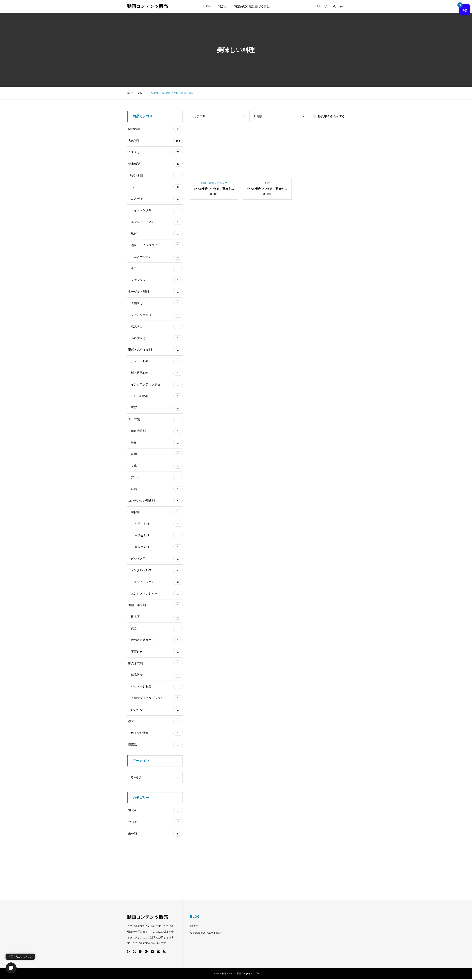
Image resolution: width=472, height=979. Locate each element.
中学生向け (157, 535)
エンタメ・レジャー (155, 593)
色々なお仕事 (155, 732)
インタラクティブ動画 (155, 384)
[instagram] (128, 951)
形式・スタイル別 (153, 349)
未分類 (153, 833)
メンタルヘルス (155, 570)
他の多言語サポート (155, 639)
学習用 (155, 512)
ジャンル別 (153, 175)
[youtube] (152, 951)
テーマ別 (153, 419)
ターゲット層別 (153, 291)
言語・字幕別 (153, 605)
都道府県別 (155, 430)
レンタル (155, 709)
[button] (11, 967)
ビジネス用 (155, 558)
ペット (155, 187)
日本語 (155, 616)
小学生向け (157, 523)
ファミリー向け (155, 314)
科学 (155, 454)
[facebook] (140, 951)
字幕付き (155, 651)
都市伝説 (153, 163)
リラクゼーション (155, 581)
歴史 (155, 442)
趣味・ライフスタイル (155, 245)
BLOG (206, 6)
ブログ (153, 822)
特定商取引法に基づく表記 (252, 6)
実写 (155, 407)
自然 (155, 489)
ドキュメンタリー (155, 210)
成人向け (155, 326)
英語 (155, 628)
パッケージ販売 (155, 686)
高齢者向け (155, 338)
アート (155, 477)
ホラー (155, 268)
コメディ (155, 198)
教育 (155, 233)
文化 (155, 465)
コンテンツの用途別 (153, 500)
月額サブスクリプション (155, 698)
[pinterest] (146, 951)
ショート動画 (155, 361)
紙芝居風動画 (155, 372)
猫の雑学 (153, 129)
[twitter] (134, 951)
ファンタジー (155, 279)
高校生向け (157, 547)
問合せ (222, 6)
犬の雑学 (154, 140)
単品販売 (155, 674)
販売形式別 (153, 663)
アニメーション (155, 256)
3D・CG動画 (155, 396)
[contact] (158, 951)
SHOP (153, 810)
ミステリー (153, 152)
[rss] (164, 951)
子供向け (155, 303)
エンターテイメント (155, 221)
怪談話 (153, 744)
